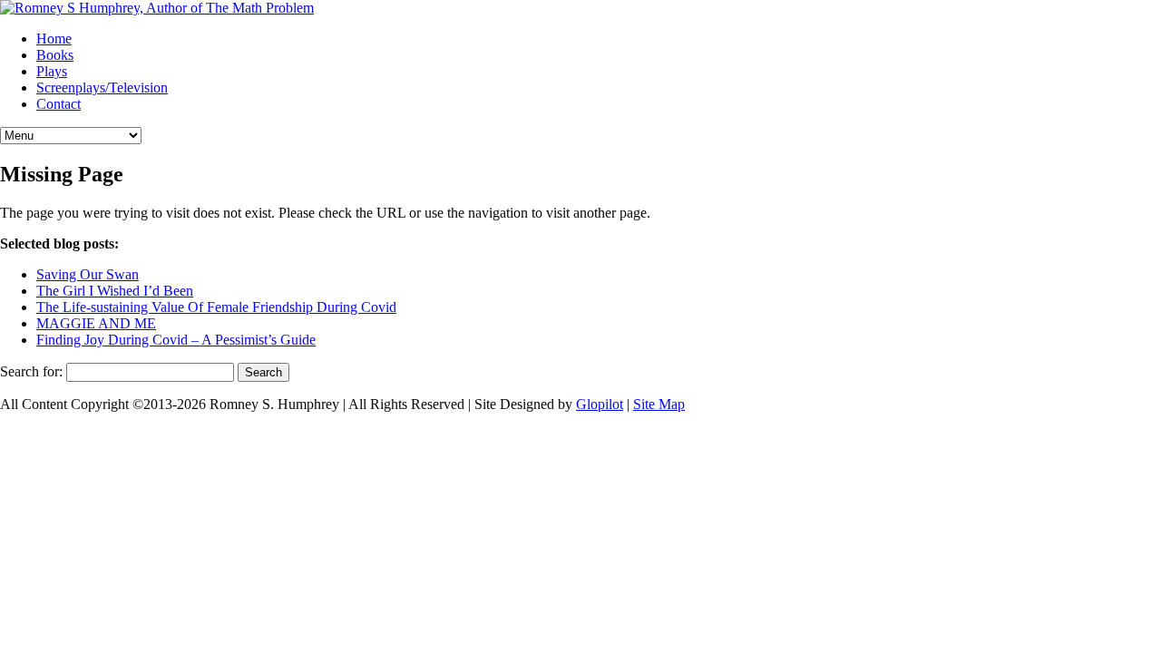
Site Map (659, 404)
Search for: (31, 371)
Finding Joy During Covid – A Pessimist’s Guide (176, 339)
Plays (51, 71)
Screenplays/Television (102, 87)
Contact (58, 104)
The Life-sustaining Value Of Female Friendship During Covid (216, 307)
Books (54, 55)
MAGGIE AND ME (96, 323)
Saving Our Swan (87, 274)
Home (54, 38)
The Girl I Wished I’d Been (114, 290)
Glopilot (599, 404)
